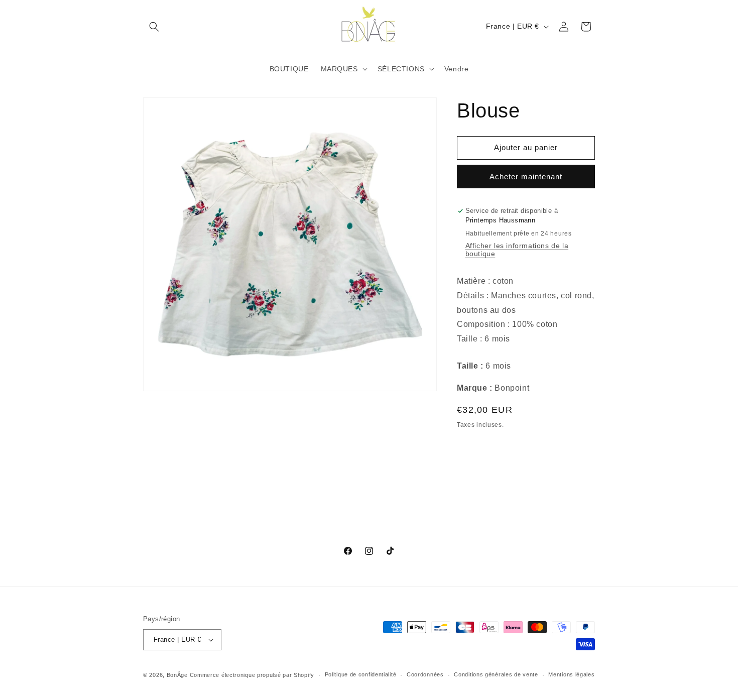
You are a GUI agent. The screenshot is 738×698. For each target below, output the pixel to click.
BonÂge (177, 675)
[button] (154, 27)
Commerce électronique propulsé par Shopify (252, 675)
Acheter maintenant (525, 176)
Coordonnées (425, 674)
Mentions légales (571, 674)
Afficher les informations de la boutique (517, 250)
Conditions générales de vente (496, 674)
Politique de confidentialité (361, 674)
